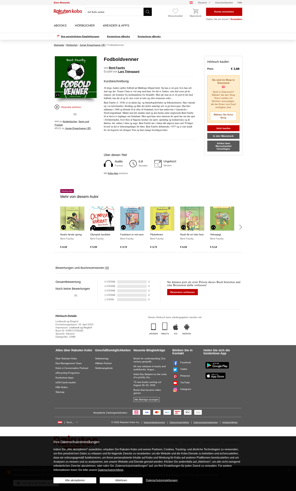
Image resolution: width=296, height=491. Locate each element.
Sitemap (60, 392)
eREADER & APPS (116, 25)
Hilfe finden (62, 387)
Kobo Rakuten (68, 12)
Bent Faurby (117, 67)
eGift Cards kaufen (66, 382)
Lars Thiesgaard (128, 71)
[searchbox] (118, 12)
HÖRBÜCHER (85, 25)
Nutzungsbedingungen (154, 422)
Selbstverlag (101, 358)
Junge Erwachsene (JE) (78, 128)
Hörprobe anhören (71, 107)
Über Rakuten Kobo (66, 358)
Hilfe (239, 2)
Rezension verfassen (182, 292)
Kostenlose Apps (64, 377)
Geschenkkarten (224, 2)
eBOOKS (60, 25)
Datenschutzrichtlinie (179, 422)
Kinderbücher (70, 121)
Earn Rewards (62, 2)
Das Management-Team (69, 363)
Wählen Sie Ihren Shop (223, 116)
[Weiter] (240, 227)
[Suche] (148, 12)
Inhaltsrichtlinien (230, 422)
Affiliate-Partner (103, 363)
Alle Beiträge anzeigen (146, 399)
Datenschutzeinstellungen (206, 422)
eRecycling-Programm (68, 372)
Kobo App (113, 173)
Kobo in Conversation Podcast (72, 368)
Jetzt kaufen (223, 128)
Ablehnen (121, 480)
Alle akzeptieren (75, 480)
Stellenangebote (104, 368)
